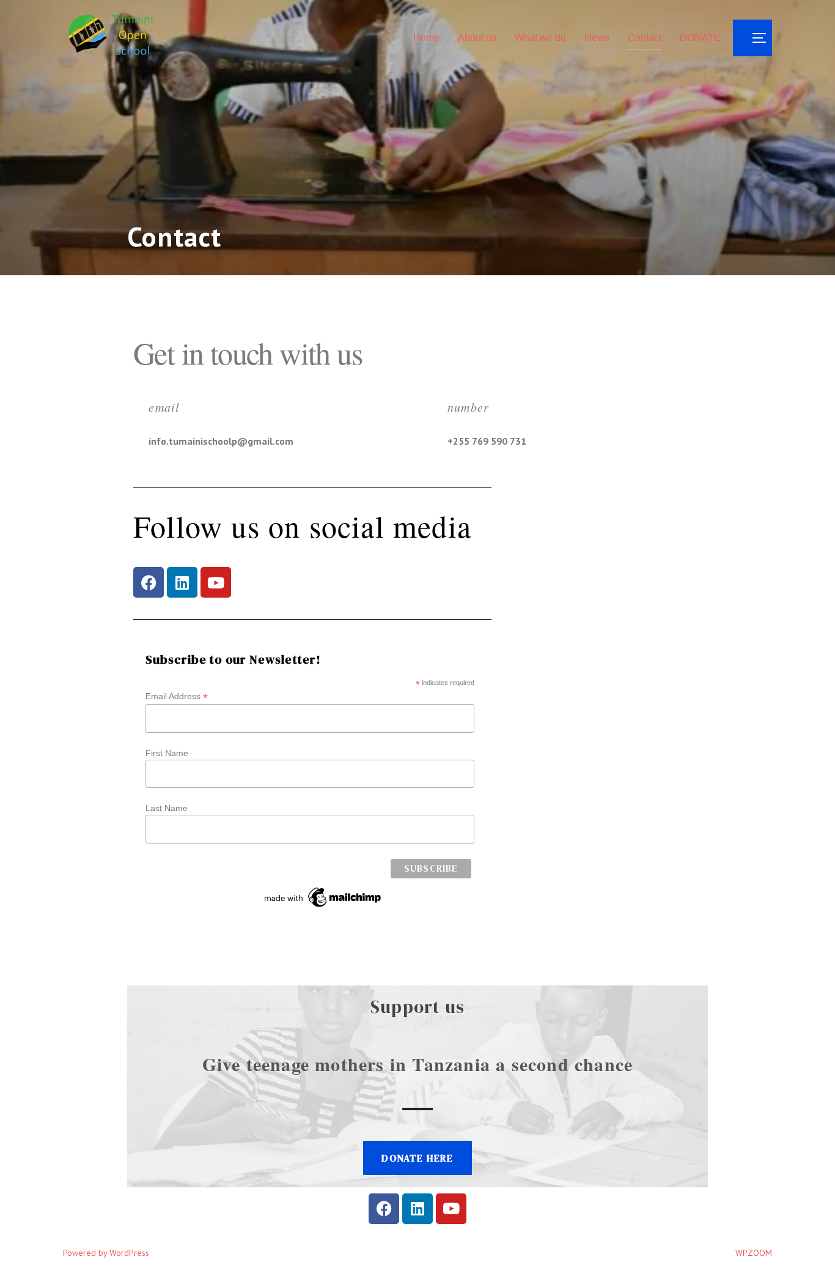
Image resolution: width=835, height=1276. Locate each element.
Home (426, 37)
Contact (644, 37)
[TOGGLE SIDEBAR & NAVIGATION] (752, 38)
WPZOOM (753, 1252)
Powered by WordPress (106, 1252)
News (596, 37)
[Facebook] (148, 582)
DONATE (700, 37)
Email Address (176, 696)
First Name (166, 753)
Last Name (166, 808)
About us (477, 37)
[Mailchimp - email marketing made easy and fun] (323, 907)
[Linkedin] (182, 582)
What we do (540, 37)
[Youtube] (215, 582)
